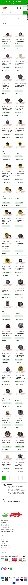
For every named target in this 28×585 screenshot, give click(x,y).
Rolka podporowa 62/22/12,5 (6, 42)
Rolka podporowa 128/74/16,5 (19, 334)
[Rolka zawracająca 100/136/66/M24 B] (20, 77)
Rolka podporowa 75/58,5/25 (19, 269)
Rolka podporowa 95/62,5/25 (6, 378)
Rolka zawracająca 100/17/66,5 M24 (7, 131)
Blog (2, 539)
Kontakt (3, 543)
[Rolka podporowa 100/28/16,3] (20, 236)
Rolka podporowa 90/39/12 (19, 399)
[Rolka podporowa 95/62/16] (20, 212)
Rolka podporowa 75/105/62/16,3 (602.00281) (6, 222)
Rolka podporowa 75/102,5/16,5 (6, 312)
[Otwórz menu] (25, 8)
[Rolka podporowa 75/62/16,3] (20, 144)
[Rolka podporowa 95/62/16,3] (20, 166)
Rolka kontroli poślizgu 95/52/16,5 (20, 378)
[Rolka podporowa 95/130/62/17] (20, 282)
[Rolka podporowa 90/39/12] (20, 391)
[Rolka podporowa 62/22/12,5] (7, 34)
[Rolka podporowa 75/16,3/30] (7, 55)
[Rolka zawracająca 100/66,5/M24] (20, 100)
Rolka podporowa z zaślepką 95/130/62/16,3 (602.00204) (7, 246)
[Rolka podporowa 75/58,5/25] (20, 260)
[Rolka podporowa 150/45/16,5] (20, 304)
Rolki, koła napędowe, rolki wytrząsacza (17, 18)
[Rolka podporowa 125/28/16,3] (7, 260)
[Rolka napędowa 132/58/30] (7, 435)
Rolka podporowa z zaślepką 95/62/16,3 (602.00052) (7, 198)
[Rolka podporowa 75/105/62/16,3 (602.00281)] (7, 212)
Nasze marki (4, 541)
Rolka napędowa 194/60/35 (19, 421)
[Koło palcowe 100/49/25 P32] (20, 456)
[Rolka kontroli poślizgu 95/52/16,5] (20, 369)
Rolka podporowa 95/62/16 (19, 221)
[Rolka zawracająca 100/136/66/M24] (7, 100)
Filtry (5, 23)
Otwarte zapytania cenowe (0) (27, 11)
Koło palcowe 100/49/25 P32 (18, 465)
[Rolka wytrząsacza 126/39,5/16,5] (7, 326)
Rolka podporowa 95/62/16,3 (19, 174)
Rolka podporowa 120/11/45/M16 (19, 443)
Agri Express (11, 575)
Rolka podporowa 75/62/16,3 (19, 152)
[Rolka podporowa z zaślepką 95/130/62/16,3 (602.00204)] (7, 236)
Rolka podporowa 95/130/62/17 (19, 290)
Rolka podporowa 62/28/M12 (19, 42)
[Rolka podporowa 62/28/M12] (20, 34)
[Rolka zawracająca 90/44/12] (7, 391)
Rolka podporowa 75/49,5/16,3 (6, 152)
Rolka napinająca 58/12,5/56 (6, 465)
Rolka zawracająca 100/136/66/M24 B (19, 85)
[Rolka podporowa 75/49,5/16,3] (7, 144)
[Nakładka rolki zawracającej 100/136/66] (7, 77)
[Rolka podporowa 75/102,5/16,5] (7, 304)
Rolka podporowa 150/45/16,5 (19, 312)
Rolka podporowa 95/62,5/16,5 (6, 290)
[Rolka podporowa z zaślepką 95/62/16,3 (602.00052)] (7, 189)
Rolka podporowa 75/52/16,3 (19, 197)
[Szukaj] (25, 12)
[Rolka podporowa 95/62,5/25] (7, 369)
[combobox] (14, 13)
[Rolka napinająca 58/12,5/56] (7, 456)
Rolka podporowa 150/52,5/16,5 (6, 356)
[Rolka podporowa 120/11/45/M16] (20, 435)
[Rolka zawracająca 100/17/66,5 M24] (7, 122)
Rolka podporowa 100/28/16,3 (19, 244)
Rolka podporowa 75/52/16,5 (19, 131)
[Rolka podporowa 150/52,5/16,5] (7, 347)
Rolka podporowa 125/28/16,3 (6, 269)
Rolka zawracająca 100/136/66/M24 (7, 109)
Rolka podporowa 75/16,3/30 (6, 64)
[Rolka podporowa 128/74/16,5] (20, 326)
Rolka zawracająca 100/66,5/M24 (19, 109)
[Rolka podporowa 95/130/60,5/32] (7, 413)
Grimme (3, 39)
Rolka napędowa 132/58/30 (6, 443)
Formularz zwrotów (6, 547)
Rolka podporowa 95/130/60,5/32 (6, 421)
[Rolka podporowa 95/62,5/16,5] (7, 282)
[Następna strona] (24, 478)
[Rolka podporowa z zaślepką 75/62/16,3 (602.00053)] (7, 166)
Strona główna (4, 18)
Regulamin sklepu (5, 545)
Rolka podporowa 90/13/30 (19, 64)
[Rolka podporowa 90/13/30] (20, 55)
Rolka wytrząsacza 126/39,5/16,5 (7, 334)
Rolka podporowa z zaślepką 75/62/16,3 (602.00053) (7, 175)
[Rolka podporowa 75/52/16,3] (20, 189)
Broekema (17, 83)
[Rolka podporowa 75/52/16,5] (20, 122)
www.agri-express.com (7, 531)
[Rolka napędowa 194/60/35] (20, 413)
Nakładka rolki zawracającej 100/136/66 (5, 86)
